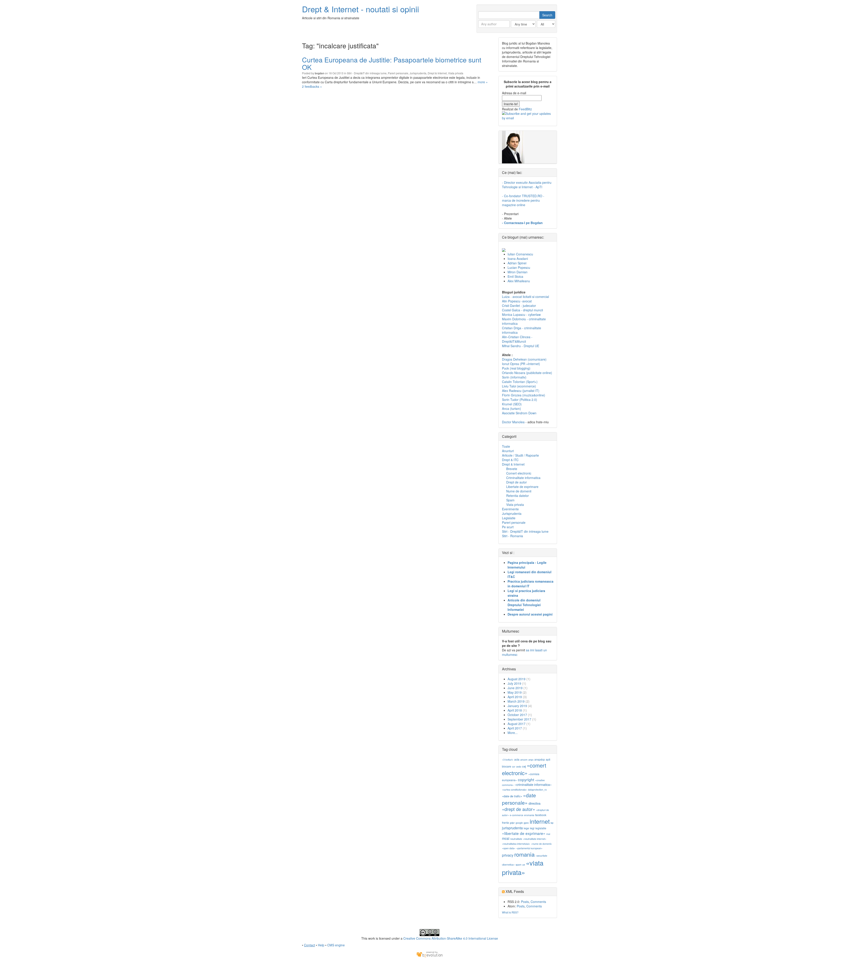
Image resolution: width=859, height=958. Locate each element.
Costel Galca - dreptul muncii (522, 310)
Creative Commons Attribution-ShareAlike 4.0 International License (450, 938)
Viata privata (455, 73)
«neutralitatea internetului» (516, 843)
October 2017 (517, 714)
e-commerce (516, 815)
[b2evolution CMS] (429, 954)
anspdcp (539, 759)
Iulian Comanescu (520, 254)
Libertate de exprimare (522, 486)
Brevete (511, 468)
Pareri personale (398, 73)
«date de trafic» (512, 796)
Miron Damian (517, 272)
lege (526, 828)
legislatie (540, 828)
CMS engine (336, 945)
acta (516, 759)
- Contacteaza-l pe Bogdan (522, 222)
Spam (510, 500)
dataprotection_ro (537, 789)
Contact (309, 945)
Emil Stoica (515, 276)
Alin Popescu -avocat (517, 301)
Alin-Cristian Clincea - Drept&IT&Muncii (517, 339)
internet (540, 821)
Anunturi (508, 451)
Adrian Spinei (517, 263)
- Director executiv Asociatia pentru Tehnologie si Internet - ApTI (526, 184)
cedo (518, 766)
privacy (507, 855)
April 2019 (515, 697)
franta (505, 822)
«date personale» (519, 798)
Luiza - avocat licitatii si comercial (525, 296)
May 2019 (515, 692)
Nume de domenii (518, 491)
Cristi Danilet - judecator (519, 305)
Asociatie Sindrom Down (519, 413)
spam (518, 864)
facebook (540, 815)
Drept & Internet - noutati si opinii (360, 9)
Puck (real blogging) (516, 368)
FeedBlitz (525, 109)
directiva (534, 803)
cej (524, 766)
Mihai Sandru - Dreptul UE (520, 346)
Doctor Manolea (513, 422)
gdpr (512, 822)
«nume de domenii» (541, 843)
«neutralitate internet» (534, 838)
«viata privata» (522, 867)
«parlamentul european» (529, 848)
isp (552, 822)
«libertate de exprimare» (523, 833)
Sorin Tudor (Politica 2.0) (519, 399)
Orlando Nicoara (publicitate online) (527, 372)
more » (483, 82)
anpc (531, 759)
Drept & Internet (437, 73)
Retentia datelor (517, 495)
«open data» (508, 848)
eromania (529, 815)
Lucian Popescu (519, 267)
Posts (525, 901)
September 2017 (519, 719)
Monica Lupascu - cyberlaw (521, 314)
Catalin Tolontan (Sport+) (520, 381)
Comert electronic (518, 473)
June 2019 (515, 688)
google (519, 822)
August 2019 (516, 679)
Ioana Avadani (518, 258)
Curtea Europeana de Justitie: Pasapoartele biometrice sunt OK (391, 63)
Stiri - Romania (512, 536)
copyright (526, 779)
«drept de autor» (518, 809)
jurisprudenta (512, 827)
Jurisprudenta (418, 73)
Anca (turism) (511, 408)
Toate (506, 446)
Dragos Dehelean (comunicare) (524, 359)
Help (321, 945)
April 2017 (515, 728)
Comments (538, 901)
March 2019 (516, 701)
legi (532, 828)
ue (523, 864)
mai (548, 834)
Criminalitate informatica (523, 477)
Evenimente (510, 509)
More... (513, 732)
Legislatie (508, 518)
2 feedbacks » (312, 86)
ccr (513, 766)
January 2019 (517, 706)
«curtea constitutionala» (514, 789)
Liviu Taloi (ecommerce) (519, 386)
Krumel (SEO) (512, 404)
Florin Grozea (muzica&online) (523, 395)
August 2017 (516, 723)
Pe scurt (508, 527)
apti (548, 759)
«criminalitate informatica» (533, 784)
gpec (526, 822)
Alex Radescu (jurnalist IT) (520, 390)
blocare (506, 766)
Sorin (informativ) (514, 377)
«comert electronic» (524, 769)
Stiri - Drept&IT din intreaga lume (367, 73)
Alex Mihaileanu (519, 281)
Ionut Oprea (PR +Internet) (521, 363)
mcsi (505, 838)
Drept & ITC (510, 460)
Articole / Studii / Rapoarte (520, 455)
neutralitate (516, 838)
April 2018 (515, 710)
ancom (523, 759)
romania (524, 854)
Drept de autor (516, 482)
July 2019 (514, 683)
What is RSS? (510, 912)
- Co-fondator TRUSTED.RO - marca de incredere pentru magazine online (523, 200)
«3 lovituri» (507, 759)
